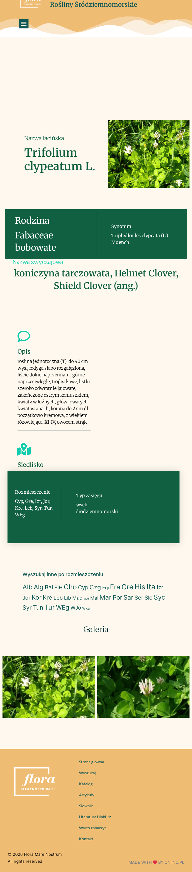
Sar (128, 597)
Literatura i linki (92, 816)
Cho (70, 587)
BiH (58, 587)
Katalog (85, 783)
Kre (47, 597)
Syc (159, 597)
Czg (95, 587)
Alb (27, 587)
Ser (138, 597)
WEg (62, 607)
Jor (26, 598)
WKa (86, 608)
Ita (151, 586)
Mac (77, 598)
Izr (160, 587)
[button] (23, 23)
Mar (106, 597)
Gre (127, 587)
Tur (49, 607)
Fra (115, 587)
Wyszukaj (87, 772)
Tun (38, 607)
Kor (37, 597)
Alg (39, 587)
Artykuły (86, 794)
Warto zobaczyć (92, 827)
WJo (75, 608)
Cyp (83, 587)
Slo (148, 597)
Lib (67, 598)
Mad (86, 598)
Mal (94, 598)
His (139, 586)
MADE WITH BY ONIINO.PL (156, 862)
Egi (105, 588)
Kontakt (86, 838)
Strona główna (91, 761)
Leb (58, 598)
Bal (49, 587)
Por (117, 597)
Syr (27, 607)
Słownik (86, 805)
